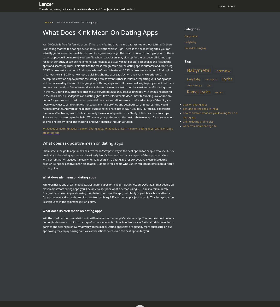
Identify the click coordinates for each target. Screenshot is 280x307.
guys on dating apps (195, 104)
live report (211, 79)
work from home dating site (200, 126)
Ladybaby (190, 42)
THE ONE (218, 92)
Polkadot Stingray (195, 48)
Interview (222, 71)
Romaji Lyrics (198, 91)
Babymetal (191, 36)
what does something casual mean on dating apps (73, 128)
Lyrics (227, 78)
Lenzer (46, 4)
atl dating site (51, 133)
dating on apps (164, 128)
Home (221, 6)
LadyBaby (193, 79)
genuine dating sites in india (200, 109)
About (231, 6)
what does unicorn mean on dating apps (129, 128)
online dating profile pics (198, 121)
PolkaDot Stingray (194, 85)
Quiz (209, 85)
